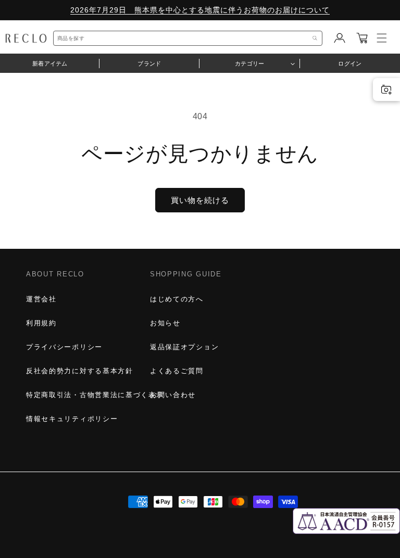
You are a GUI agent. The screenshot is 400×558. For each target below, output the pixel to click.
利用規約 (41, 323)
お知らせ (165, 323)
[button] (362, 38)
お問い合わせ (173, 395)
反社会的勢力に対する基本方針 (79, 371)
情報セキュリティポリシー (72, 419)
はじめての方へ (177, 299)
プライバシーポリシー (64, 347)
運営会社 (41, 299)
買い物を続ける (200, 200)
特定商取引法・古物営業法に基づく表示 (95, 395)
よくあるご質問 (177, 371)
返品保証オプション (184, 347)
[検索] (315, 38)
